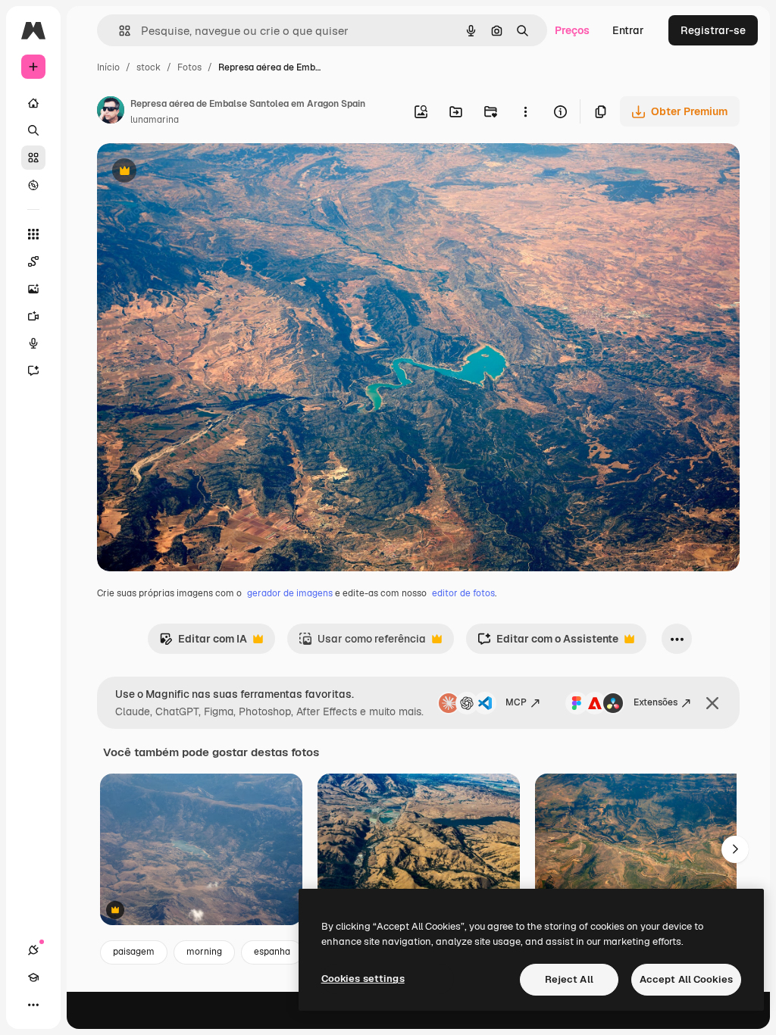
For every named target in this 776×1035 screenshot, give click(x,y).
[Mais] (33, 1005)
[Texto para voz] (33, 343)
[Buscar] (33, 130)
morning (204, 952)
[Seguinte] (735, 849)
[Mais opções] (525, 111)
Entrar (628, 30)
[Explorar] (33, 185)
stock (148, 67)
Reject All (569, 979)
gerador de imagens (290, 593)
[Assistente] (33, 370)
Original (194, 172)
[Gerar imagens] (33, 289)
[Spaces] (33, 261)
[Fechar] (712, 703)
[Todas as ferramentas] (33, 234)
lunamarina (154, 120)
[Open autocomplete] (118, 30)
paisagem (134, 952)
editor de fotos (463, 593)
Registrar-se (713, 30)
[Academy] (33, 977)
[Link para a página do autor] (110, 112)
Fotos (189, 67)
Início (108, 67)
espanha (272, 952)
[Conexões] (33, 950)
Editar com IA (203, 643)
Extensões (655, 702)
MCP (516, 702)
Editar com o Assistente (547, 643)
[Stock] (33, 157)
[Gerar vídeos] (33, 316)
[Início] (33, 103)
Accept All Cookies (686, 979)
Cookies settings (363, 978)
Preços (572, 30)
